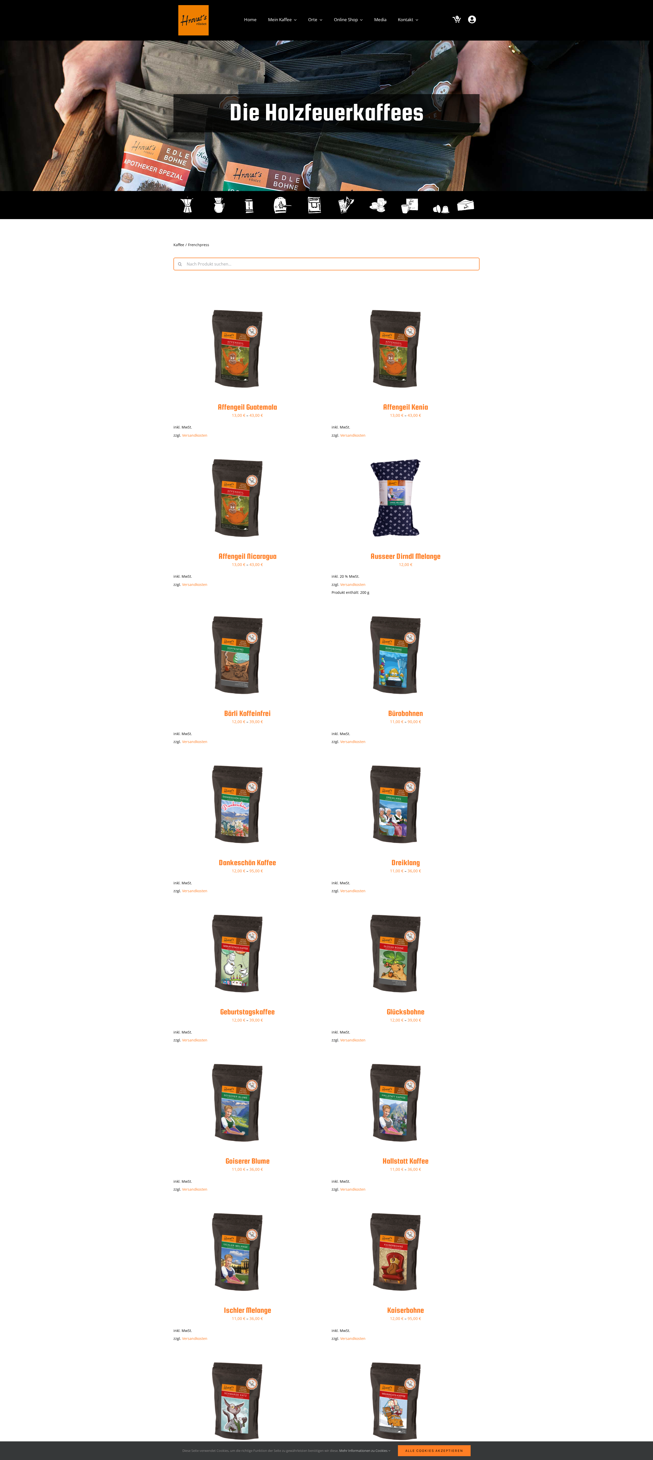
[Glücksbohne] (395, 908)
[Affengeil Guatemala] (237, 303)
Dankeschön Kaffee (247, 862)
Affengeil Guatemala (247, 406)
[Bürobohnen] (395, 610)
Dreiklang (406, 862)
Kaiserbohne (405, 1310)
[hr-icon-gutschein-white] (465, 196)
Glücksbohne (405, 1011)
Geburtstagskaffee (247, 1011)
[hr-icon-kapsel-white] (441, 196)
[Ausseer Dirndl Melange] (395, 453)
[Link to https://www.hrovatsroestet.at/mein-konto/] (472, 19)
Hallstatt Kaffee (406, 1160)
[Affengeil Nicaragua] (237, 453)
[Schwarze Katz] (237, 1356)
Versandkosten (194, 435)
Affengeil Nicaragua (248, 556)
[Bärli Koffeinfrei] (237, 610)
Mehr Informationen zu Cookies (363, 1450)
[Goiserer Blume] (237, 1057)
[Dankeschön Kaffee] (237, 759)
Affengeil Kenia (405, 406)
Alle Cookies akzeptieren (434, 1451)
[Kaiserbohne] (395, 1207)
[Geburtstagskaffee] (237, 908)
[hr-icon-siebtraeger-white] (282, 196)
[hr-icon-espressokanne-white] (187, 196)
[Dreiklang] (395, 759)
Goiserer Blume (247, 1160)
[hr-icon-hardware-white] (378, 196)
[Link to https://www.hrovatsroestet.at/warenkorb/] (457, 20)
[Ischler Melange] (237, 1207)
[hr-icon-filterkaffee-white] (219, 196)
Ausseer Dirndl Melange (406, 556)
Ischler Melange (247, 1310)
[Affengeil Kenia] (395, 303)
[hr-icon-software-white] (346, 196)
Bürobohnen (405, 713)
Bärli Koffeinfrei (247, 713)
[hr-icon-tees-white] (409, 196)
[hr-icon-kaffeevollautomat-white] (314, 196)
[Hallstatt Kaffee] (395, 1057)
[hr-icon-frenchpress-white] (251, 196)
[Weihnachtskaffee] (395, 1356)
